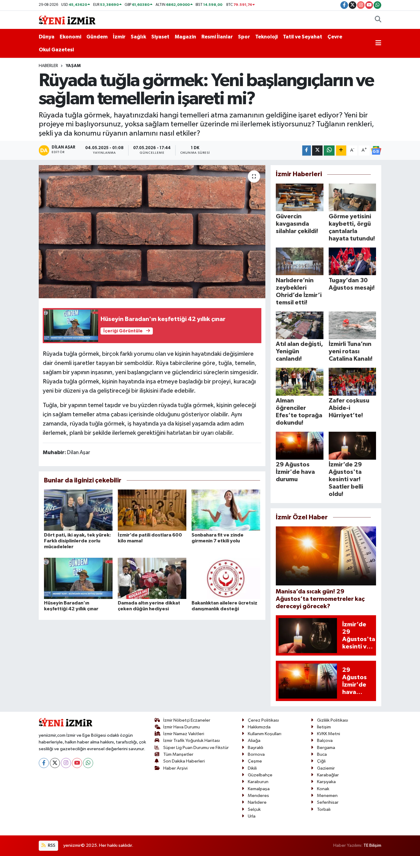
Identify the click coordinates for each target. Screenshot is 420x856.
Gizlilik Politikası (332, 720)
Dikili (252, 768)
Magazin (185, 36)
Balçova (325, 740)
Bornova (256, 754)
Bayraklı (255, 747)
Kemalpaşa (259, 789)
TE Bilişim (372, 845)
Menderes (258, 795)
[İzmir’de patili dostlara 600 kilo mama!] (152, 510)
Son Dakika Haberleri (184, 761)
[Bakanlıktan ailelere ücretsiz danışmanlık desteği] (226, 578)
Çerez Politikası (263, 720)
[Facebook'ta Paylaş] (306, 150)
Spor (244, 36)
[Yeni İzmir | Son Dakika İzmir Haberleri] (67, 19)
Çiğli (321, 761)
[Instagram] (66, 763)
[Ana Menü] (378, 43)
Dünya (46, 36)
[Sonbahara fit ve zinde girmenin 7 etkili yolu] (226, 510)
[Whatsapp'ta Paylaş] (329, 150)
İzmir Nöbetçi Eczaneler (186, 720)
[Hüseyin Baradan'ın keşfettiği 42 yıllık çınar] (78, 578)
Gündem (97, 36)
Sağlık (138, 36)
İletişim (324, 727)
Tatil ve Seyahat (302, 36)
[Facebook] (44, 763)
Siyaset (160, 36)
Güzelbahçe (260, 775)
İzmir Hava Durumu (181, 727)
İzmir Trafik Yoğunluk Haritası (191, 740)
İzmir (119, 36)
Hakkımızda (259, 727)
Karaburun (258, 781)
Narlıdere (257, 802)
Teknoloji (266, 36)
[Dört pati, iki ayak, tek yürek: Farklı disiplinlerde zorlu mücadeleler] (78, 510)
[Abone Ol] (376, 150)
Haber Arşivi (175, 768)
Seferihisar (328, 802)
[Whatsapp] (88, 763)
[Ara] (378, 20)
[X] (55, 763)
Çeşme (255, 761)
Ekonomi (70, 36)
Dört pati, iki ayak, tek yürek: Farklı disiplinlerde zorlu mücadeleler (77, 541)
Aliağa (254, 740)
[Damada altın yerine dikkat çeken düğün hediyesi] (152, 578)
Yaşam (73, 66)
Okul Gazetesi (56, 49)
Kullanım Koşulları (264, 733)
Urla (252, 816)
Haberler (48, 66)
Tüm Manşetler (178, 754)
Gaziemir (326, 768)
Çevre (334, 36)
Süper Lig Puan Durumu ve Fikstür (196, 747)
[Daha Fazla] (341, 150)
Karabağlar (328, 775)
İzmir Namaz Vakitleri (183, 733)
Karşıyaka (326, 781)
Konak (323, 789)
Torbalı (324, 809)
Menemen (327, 795)
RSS (51, 845)
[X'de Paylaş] (317, 150)
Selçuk (254, 809)
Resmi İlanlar (217, 36)
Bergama (326, 747)
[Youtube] (77, 763)
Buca (322, 754)
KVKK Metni (328, 733)
